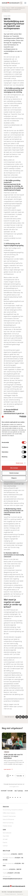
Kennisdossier (7, 833)
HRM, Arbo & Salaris (9, 813)
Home (3, 7)
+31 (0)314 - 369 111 (17, 854)
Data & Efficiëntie (8, 819)
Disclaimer (20, 894)
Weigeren (14, 478)
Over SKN (6, 836)
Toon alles (19, 776)
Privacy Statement (10, 894)
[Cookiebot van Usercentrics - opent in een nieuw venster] (19, 417)
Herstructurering (8, 823)
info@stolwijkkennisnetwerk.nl (12, 879)
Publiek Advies (7, 826)
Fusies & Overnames (9, 816)
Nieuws (8, 7)
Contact (5, 846)
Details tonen (19, 463)
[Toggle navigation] (25, 2)
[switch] (24, 447)
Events (5, 842)
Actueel (5, 839)
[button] (8, 775)
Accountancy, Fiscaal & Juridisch (13, 810)
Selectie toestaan (14, 473)
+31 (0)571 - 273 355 (13, 873)
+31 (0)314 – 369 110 (15, 869)
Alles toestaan (14, 468)
